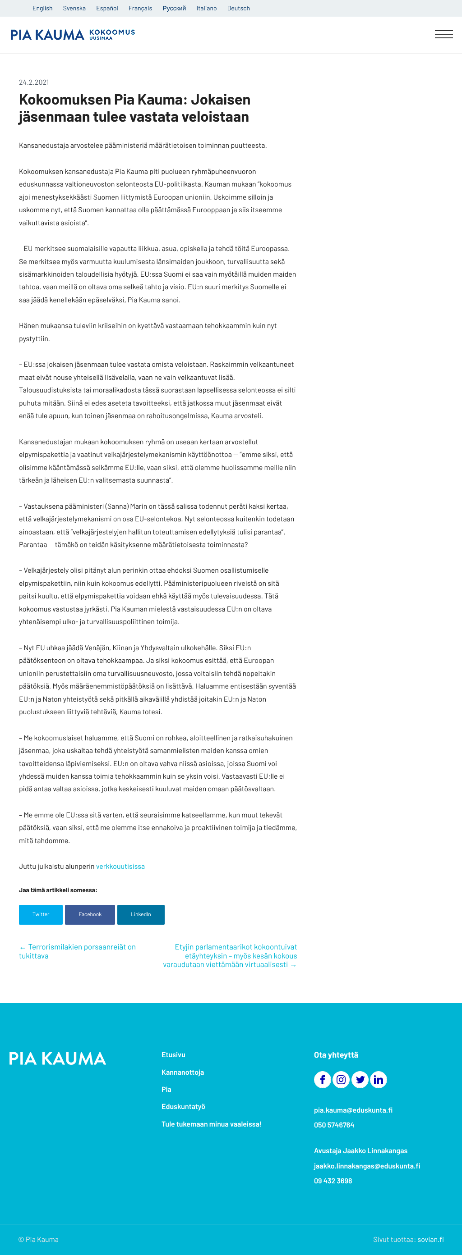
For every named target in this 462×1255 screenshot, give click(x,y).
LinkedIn (141, 914)
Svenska (74, 8)
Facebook (90, 914)
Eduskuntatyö (183, 1106)
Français (140, 8)
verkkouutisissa (120, 866)
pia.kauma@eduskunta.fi (353, 1110)
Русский (174, 8)
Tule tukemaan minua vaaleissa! (212, 1124)
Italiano (207, 8)
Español (107, 8)
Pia (166, 1089)
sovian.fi (431, 1239)
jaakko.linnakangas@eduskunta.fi (367, 1166)
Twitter (40, 914)
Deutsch (238, 8)
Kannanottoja (183, 1072)
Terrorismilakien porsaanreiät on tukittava (77, 951)
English (42, 8)
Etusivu (173, 1054)
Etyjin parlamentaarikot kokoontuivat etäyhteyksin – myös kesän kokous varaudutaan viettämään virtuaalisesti (230, 955)
